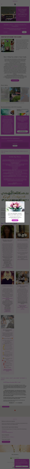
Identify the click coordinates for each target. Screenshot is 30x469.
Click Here (15, 220)
